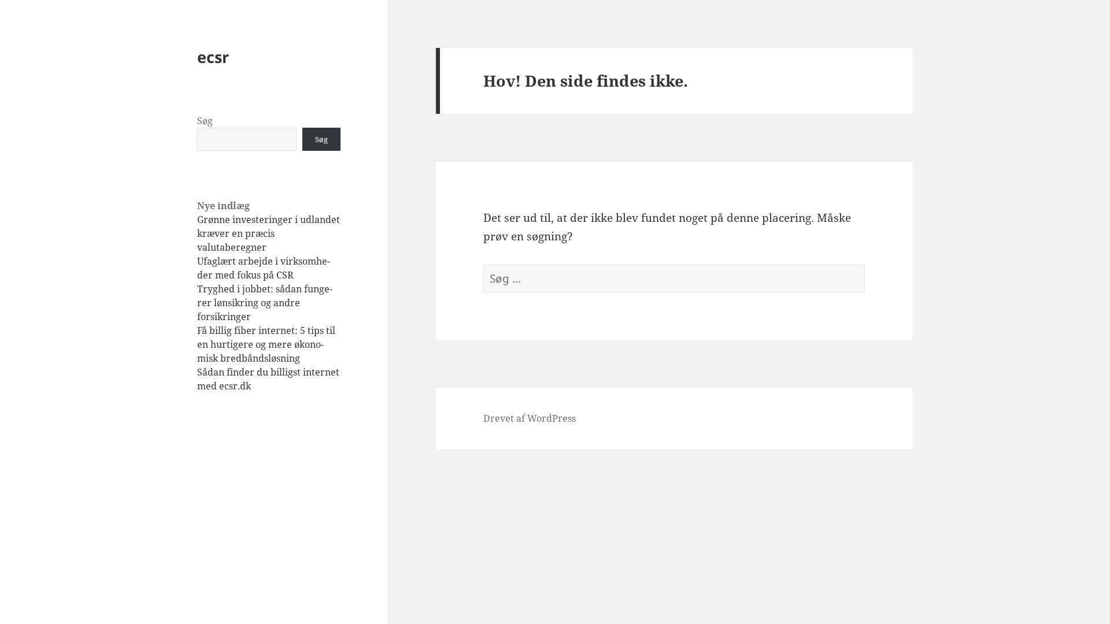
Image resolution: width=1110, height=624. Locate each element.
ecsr (213, 57)
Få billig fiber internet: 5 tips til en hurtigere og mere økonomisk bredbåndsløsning (266, 344)
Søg (205, 120)
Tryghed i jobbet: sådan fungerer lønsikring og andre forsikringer (264, 303)
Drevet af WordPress (529, 418)
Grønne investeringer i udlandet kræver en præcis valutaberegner (268, 233)
